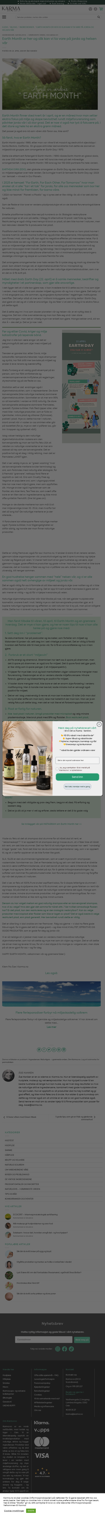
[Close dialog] (99, 724)
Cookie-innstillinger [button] (14, 1511)
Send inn (77, 777)
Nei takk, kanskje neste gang (77, 786)
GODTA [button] (31, 1511)
